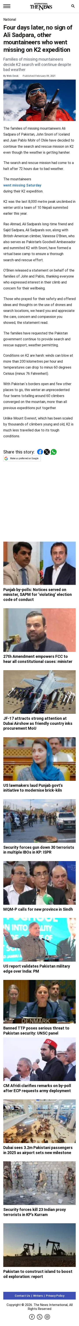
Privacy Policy (55, 1295)
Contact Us (22, 1295)
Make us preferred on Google (24, 458)
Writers (38, 1295)
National (9, 19)
